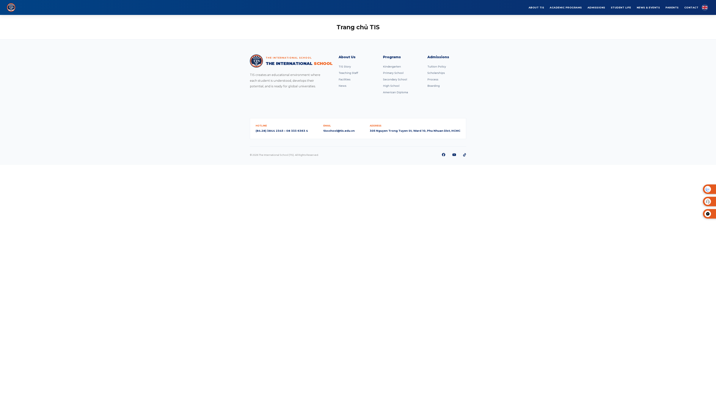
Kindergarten (392, 66)
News (342, 86)
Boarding (433, 86)
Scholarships (436, 73)
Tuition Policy (436, 66)
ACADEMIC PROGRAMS (566, 7)
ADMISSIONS (596, 7)
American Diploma (395, 92)
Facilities (345, 79)
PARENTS (672, 7)
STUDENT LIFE (621, 7)
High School (391, 86)
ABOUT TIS (536, 7)
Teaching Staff (348, 73)
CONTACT (691, 7)
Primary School (393, 73)
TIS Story (345, 66)
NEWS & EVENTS (648, 7)
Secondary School (395, 79)
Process (432, 79)
